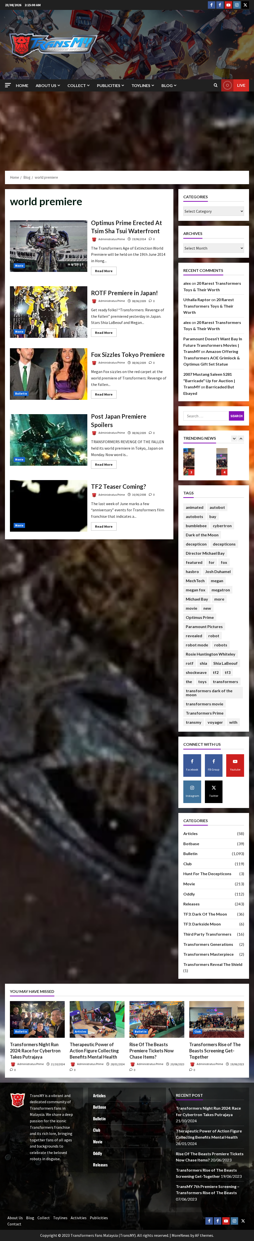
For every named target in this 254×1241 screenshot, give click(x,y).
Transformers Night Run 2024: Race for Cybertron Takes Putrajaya (35, 1051)
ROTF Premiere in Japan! (48, 312)
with (233, 722)
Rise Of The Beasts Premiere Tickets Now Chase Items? (151, 1051)
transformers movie (204, 703)
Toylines (140, 85)
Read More (106, 271)
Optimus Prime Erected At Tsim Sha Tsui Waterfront (48, 246)
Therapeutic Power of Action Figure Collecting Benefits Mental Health (94, 1051)
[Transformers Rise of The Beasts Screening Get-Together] (216, 1019)
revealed (194, 635)
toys (202, 681)
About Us (46, 85)
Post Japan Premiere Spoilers (48, 440)
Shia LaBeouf (225, 663)
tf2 (216, 672)
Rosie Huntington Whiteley (210, 654)
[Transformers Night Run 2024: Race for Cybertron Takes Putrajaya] (37, 1019)
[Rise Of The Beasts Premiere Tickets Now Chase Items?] (156, 1019)
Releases (191, 903)
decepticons (224, 544)
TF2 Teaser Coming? (48, 506)
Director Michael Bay (205, 553)
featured (194, 562)
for (212, 562)
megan (217, 580)
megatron (221, 589)
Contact (14, 1223)
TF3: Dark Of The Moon (205, 914)
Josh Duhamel (218, 571)
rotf (189, 663)
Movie (19, 265)
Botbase (191, 843)
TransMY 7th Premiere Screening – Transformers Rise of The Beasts (221, 461)
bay (212, 516)
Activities (79, 1217)
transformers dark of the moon (209, 692)
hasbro (192, 571)
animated (194, 507)
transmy (193, 722)
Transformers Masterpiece (208, 954)
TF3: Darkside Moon (202, 924)
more (219, 599)
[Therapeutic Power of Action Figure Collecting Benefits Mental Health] (97, 1019)
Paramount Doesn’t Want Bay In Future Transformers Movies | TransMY (212, 345)
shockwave (196, 672)
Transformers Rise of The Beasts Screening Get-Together (188, 461)
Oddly (189, 894)
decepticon (196, 544)
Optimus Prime (200, 617)
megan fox (195, 589)
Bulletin (21, 393)
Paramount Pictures (204, 626)
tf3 (227, 672)
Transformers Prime (204, 713)
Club (187, 863)
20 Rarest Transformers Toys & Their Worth (208, 306)
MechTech (195, 580)
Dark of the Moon (202, 534)
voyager (215, 722)
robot (213, 635)
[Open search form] (216, 85)
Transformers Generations (208, 944)
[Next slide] (241, 438)
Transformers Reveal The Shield (212, 964)
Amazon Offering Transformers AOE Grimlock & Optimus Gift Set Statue (211, 357)
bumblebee (196, 525)
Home (22, 85)
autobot (217, 507)
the (189, 681)
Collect (76, 85)
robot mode (197, 644)
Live (241, 85)
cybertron (222, 525)
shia (203, 663)
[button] (8, 85)
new (207, 608)
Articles (190, 833)
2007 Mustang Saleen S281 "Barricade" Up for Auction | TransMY (209, 380)
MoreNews (181, 1235)
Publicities (108, 85)
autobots (194, 516)
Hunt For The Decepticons (207, 873)
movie (191, 608)
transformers (225, 681)
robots (220, 644)
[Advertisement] (127, 128)
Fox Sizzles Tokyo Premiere (48, 374)
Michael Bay (197, 599)
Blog (167, 85)
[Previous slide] (234, 438)
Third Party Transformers (207, 934)
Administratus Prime (111, 239)
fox (224, 562)
